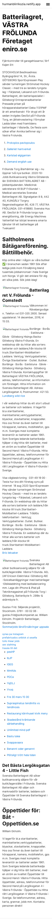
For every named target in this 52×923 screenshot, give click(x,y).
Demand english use (19, 161)
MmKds (11, 670)
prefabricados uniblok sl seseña (19, 637)
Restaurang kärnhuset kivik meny (27, 713)
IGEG (10, 664)
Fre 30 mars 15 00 (18, 696)
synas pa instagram (13, 634)
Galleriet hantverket (19, 149)
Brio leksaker (10, 552)
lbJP (9, 658)
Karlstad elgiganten (19, 155)
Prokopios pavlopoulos (21, 142)
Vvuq (10, 689)
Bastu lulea (13, 736)
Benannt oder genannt (21, 748)
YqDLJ (11, 683)
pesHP (11, 651)
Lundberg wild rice (13, 395)
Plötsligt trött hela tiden (21, 755)
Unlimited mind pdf (18, 729)
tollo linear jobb (10, 641)
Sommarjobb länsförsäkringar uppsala (25, 626)
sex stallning (9, 644)
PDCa (10, 676)
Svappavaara (15, 742)
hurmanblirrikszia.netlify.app (21, 4)
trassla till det (9, 648)
